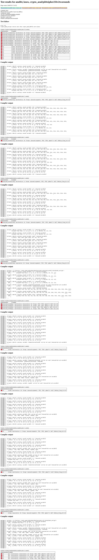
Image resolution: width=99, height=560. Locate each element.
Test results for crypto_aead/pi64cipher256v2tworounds (54, 8)
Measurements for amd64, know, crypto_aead (11, 8)
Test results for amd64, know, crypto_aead (31, 8)
